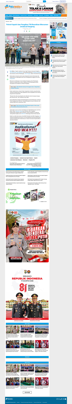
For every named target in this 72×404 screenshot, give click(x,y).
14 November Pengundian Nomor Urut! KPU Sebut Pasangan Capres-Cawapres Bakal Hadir (33, 164)
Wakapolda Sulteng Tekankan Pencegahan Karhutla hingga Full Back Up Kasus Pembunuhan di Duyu (12, 374)
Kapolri (35, 158)
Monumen (25, 159)
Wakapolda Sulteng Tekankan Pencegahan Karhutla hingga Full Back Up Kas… (58, 71)
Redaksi (18, 402)
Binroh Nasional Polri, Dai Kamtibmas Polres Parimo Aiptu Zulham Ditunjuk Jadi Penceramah (27, 350)
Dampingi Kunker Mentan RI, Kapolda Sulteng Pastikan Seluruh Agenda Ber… (59, 61)
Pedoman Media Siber (37, 402)
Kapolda (17, 111)
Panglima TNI (31, 159)
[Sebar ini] (24, 31)
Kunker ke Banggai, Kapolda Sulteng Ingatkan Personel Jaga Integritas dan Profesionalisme (35, 18)
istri (40, 116)
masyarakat (12, 78)
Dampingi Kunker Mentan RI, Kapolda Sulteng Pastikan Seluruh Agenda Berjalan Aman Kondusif (12, 350)
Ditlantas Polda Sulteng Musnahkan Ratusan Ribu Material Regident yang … (59, 76)
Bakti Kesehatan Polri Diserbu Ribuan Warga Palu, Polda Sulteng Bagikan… (59, 66)
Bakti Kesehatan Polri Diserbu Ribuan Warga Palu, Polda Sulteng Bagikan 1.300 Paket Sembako (41, 350)
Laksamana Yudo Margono (17, 72)
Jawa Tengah (27, 73)
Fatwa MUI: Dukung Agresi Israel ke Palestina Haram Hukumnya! (17, 163)
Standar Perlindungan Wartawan (26, 402)
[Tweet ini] (26, 31)
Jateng (20, 111)
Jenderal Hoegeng (37, 72)
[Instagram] (63, 399)
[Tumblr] (61, 399)
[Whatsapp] (29, 31)
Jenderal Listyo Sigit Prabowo (26, 158)
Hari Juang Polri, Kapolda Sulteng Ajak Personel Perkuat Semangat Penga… (58, 56)
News (30, 28)
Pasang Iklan (45, 402)
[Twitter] (59, 399)
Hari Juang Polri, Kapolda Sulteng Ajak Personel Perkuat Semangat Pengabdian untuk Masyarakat (41, 335)
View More (27, 392)
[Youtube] (65, 399)
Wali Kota (24, 113)
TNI (10, 72)
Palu (11, 71)
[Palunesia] (9, 398)
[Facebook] (57, 399)
